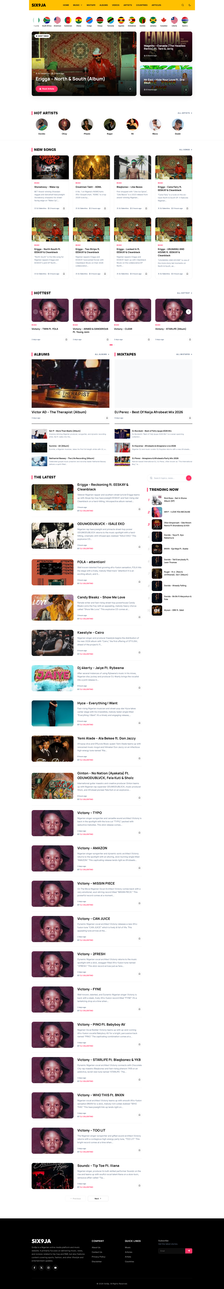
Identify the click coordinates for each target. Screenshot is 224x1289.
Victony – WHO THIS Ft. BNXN (100, 1095)
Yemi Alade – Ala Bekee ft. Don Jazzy (106, 738)
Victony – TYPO (89, 812)
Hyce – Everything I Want (97, 703)
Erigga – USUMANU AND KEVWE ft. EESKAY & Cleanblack (171, 252)
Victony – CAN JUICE (93, 918)
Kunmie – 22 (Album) (59, 446)
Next (97, 1198)
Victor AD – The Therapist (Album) (59, 412)
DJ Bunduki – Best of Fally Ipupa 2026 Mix (152, 431)
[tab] (111, 344)
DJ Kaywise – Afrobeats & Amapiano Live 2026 (154, 446)
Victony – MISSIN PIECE (96, 883)
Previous (77, 1198)
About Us (96, 1247)
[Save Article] (130, 89)
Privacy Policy (98, 1257)
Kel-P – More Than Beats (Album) (65, 431)
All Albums (101, 354)
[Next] (188, 311)
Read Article (48, 89)
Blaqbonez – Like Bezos (129, 186)
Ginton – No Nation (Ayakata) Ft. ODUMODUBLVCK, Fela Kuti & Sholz (105, 775)
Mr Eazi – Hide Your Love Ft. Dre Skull (164, 81)
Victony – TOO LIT (91, 1130)
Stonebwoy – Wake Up (46, 186)
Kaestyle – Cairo (90, 632)
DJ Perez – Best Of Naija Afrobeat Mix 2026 (149, 412)
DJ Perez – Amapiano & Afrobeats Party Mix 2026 (155, 458)
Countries (129, 1261)
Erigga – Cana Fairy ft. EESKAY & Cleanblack (170, 188)
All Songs (184, 150)
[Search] (182, 5)
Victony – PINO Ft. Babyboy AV (101, 1024)
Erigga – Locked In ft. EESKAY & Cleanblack (128, 250)
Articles (128, 1252)
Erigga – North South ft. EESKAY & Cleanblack (47, 250)
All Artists (184, 113)
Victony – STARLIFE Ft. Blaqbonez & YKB (109, 1059)
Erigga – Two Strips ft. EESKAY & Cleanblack (88, 250)
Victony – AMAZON (92, 848)
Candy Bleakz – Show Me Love (101, 597)
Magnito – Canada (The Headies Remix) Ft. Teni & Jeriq (164, 47)
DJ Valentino (44, 73)
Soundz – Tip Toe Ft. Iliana (98, 1165)
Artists (128, 1257)
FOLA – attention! (91, 562)
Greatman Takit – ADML (89, 186)
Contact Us (97, 1252)
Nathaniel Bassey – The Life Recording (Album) (71, 458)
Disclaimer (97, 1261)
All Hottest (183, 293)
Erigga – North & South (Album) (70, 79)
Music (37, 183)
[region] (112, 322)
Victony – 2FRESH (91, 954)
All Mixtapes (183, 354)
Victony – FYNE (89, 989)
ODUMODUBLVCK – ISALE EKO (100, 523)
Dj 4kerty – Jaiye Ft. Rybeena (100, 668)
